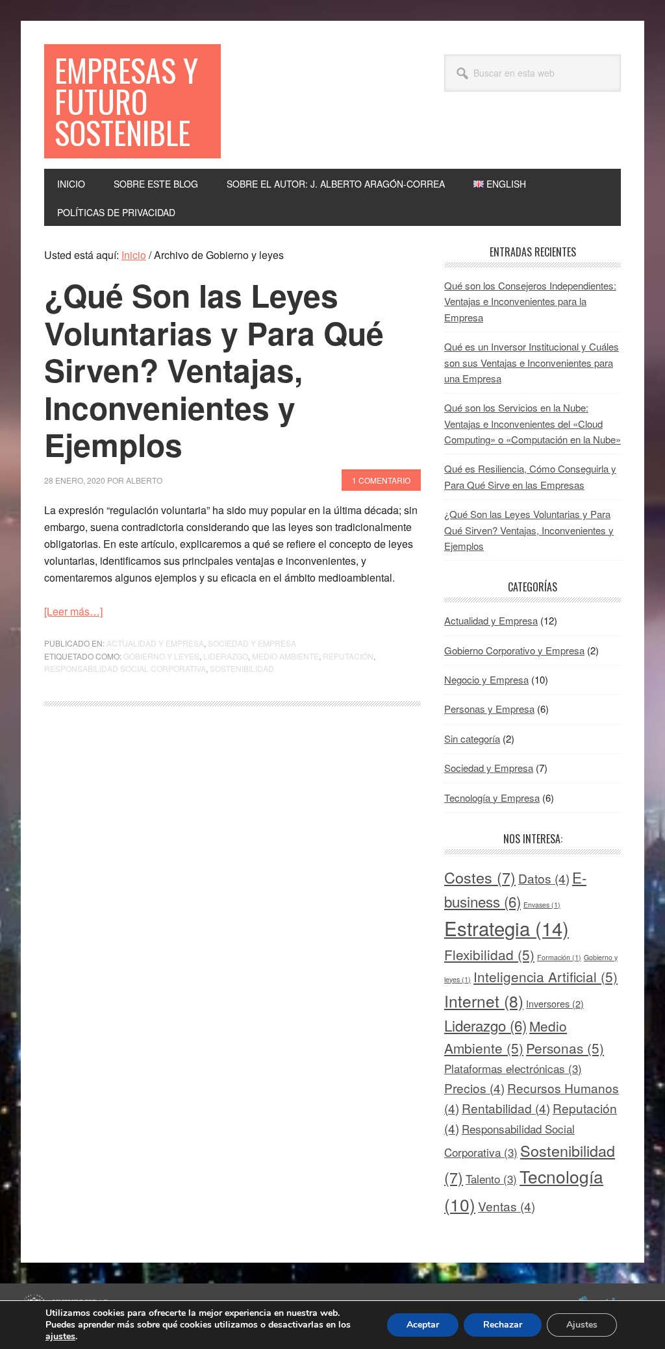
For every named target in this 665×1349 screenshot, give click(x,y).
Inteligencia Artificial (545, 976)
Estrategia (506, 927)
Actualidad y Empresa (155, 643)
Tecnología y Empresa (492, 797)
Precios (474, 1087)
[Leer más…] (73, 611)
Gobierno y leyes (161, 656)
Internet (483, 1000)
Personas (565, 1048)
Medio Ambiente (285, 656)
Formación (559, 957)
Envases (541, 905)
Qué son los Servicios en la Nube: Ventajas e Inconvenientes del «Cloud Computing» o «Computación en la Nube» (532, 423)
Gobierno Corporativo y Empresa (514, 650)
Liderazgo (225, 656)
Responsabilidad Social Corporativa (125, 668)
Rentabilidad (506, 1108)
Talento (491, 1178)
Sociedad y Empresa (252, 643)
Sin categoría (472, 738)
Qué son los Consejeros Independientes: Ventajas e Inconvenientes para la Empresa (530, 301)
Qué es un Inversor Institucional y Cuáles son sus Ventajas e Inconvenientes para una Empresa (531, 362)
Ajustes (581, 1324)
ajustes (60, 1337)
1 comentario (381, 480)
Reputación (348, 656)
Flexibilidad (489, 954)
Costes (480, 877)
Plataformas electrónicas (513, 1068)
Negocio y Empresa (486, 679)
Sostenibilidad (242, 668)
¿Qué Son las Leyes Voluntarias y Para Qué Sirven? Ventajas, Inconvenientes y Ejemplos (214, 370)
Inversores (555, 1003)
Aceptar (423, 1324)
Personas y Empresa (489, 708)
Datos (544, 878)
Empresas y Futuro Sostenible (126, 101)
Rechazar (502, 1324)
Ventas (506, 1206)
